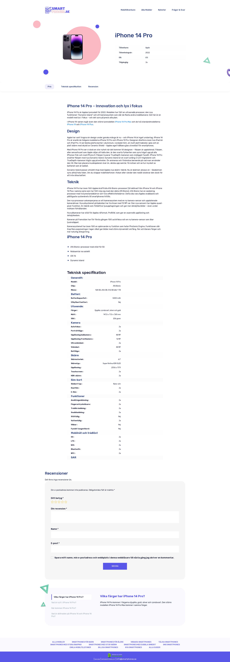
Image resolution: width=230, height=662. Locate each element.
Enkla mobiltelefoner (80, 647)
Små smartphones (171, 645)
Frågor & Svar (178, 10)
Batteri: (75, 294)
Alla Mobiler (146, 10)
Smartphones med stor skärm (103, 645)
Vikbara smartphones (141, 642)
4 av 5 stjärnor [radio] (62, 502)
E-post (55, 543)
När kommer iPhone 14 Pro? (63, 608)
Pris (49, 86)
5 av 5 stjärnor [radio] (65, 502)
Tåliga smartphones (168, 642)
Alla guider (154, 647)
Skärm (75, 355)
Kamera (75, 322)
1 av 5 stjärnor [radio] (52, 502)
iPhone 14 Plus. (87, 124)
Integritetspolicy (108, 659)
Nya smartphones (133, 647)
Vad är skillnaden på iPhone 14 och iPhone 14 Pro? (71, 615)
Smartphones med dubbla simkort (140, 645)
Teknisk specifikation (71, 86)
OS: (120, 58)
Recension (93, 86)
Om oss (97, 659)
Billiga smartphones (108, 647)
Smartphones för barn (83, 642)
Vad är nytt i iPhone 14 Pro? (63, 602)
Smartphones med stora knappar (66, 645)
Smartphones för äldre (112, 642)
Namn (54, 529)
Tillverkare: (124, 48)
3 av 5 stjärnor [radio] (59, 502)
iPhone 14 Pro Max (123, 122)
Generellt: (77, 277)
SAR (73, 457)
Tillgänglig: (123, 62)
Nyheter (162, 10)
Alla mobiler (58, 642)
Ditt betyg (57, 498)
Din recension (59, 508)
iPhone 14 (71, 124)
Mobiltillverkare (128, 10)
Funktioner (78, 396)
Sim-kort (76, 379)
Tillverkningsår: (125, 53)
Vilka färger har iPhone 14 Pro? (68, 597)
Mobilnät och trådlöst (84, 432)
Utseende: (77, 306)
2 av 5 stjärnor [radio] (55, 502)
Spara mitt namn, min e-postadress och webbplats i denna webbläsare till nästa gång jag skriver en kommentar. (114, 557)
